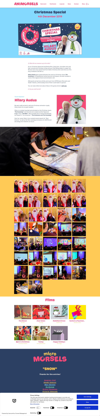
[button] (88, 4)
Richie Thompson (50, 389)
